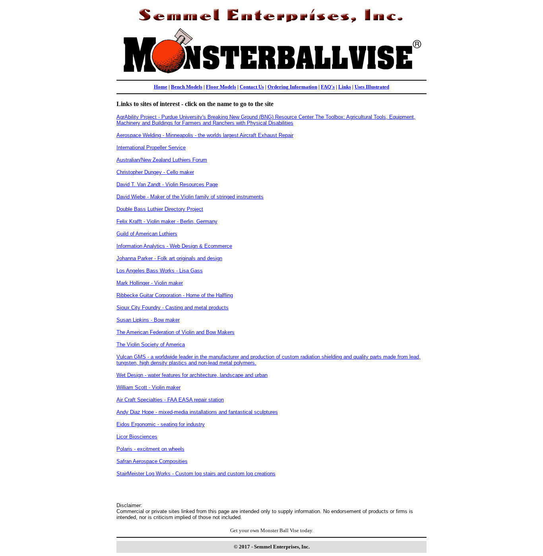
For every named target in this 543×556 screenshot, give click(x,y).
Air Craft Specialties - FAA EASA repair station (170, 400)
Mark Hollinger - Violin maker (149, 283)
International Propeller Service (151, 148)
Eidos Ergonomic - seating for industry (160, 424)
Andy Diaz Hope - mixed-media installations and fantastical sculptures (197, 412)
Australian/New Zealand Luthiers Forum (161, 160)
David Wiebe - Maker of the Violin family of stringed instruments (190, 197)
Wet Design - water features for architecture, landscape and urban (192, 375)
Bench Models (186, 87)
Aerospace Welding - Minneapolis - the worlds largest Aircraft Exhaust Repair (204, 135)
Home (160, 87)
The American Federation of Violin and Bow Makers (175, 332)
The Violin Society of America (150, 345)
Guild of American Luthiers (146, 234)
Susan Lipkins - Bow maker (148, 320)
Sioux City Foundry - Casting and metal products (172, 308)
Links (344, 87)
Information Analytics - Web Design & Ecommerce (174, 246)
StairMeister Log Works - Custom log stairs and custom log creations (195, 474)
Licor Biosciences (136, 437)
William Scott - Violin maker (148, 387)
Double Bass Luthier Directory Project (159, 209)
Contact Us (252, 87)
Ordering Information (292, 87)
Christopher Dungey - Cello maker (155, 172)
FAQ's (328, 87)
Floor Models (221, 87)
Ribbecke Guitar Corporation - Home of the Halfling (174, 295)
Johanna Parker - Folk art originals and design (169, 258)
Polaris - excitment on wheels (150, 449)
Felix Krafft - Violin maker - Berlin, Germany (166, 221)
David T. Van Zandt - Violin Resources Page (167, 184)
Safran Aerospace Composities (152, 461)
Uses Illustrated (372, 87)
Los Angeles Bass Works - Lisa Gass (159, 271)
